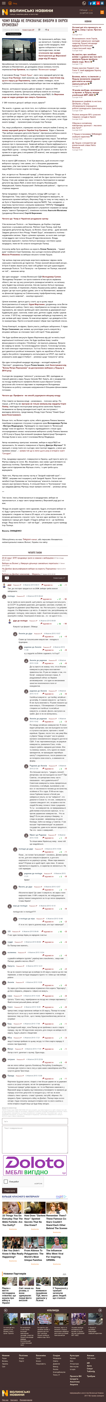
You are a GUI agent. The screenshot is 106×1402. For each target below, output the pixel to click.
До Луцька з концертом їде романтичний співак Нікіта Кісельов (84, 145)
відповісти (48, 585)
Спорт (90, 1368)
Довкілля (56, 1363)
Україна (5, 1363)
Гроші (38, 1358)
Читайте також (35, 552)
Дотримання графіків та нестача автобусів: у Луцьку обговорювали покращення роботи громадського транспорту (87, 105)
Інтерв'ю (74, 1378)
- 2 (65, 921)
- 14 (65, 623)
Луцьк (4, 1358)
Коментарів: (28, 30)
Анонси (90, 1355)
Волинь (5, 1361)
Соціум (56, 1355)
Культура (74, 1355)
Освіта (55, 1361)
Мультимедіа (53, 1310)
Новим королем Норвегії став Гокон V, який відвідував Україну (86, 69)
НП (88, 1363)
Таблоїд (91, 1371)
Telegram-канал (30, 539)
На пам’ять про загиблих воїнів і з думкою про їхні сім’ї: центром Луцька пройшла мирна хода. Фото (43, 1332)
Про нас (5, 1400)
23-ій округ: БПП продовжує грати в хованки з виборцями (28, 557)
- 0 (65, 650)
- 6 (65, 663)
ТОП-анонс (91, 1358)
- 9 (65, 908)
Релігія (55, 1369)
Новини (88, 21)
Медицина (57, 1358)
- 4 (65, 636)
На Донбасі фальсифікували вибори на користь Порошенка (29, 568)
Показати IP (17, 585)
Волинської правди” (48, 69)
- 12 (65, 599)
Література (74, 1363)
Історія (72, 1369)
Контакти (14, 1400)
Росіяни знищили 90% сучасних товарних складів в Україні (86, 115)
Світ (3, 1366)
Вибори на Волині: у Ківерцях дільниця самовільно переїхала (30, 563)
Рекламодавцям (26, 1400)
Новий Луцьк (26, 74)
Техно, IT (56, 1375)
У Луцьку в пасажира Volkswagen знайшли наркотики (87, 135)
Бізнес (38, 1361)
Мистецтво (74, 1366)
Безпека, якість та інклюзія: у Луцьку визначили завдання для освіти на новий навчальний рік (61, 1331)
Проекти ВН (75, 1376)
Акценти (74, 1384)
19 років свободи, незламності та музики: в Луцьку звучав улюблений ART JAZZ (77, 1331)
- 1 (65, 585)
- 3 (65, 721)
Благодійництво (59, 1372)
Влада (21, 1358)
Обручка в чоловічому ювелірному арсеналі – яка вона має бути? (87, 125)
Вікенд (55, 1366)
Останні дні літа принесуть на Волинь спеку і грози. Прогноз (8, 1330)
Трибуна (91, 1376)
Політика (23, 1355)
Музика (73, 1358)
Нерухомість (41, 1363)
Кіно (71, 1361)
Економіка (41, 1355)
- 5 (65, 931)
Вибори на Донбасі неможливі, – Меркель (21, 574)
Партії (21, 1361)
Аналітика (75, 1381)
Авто (89, 1365)
